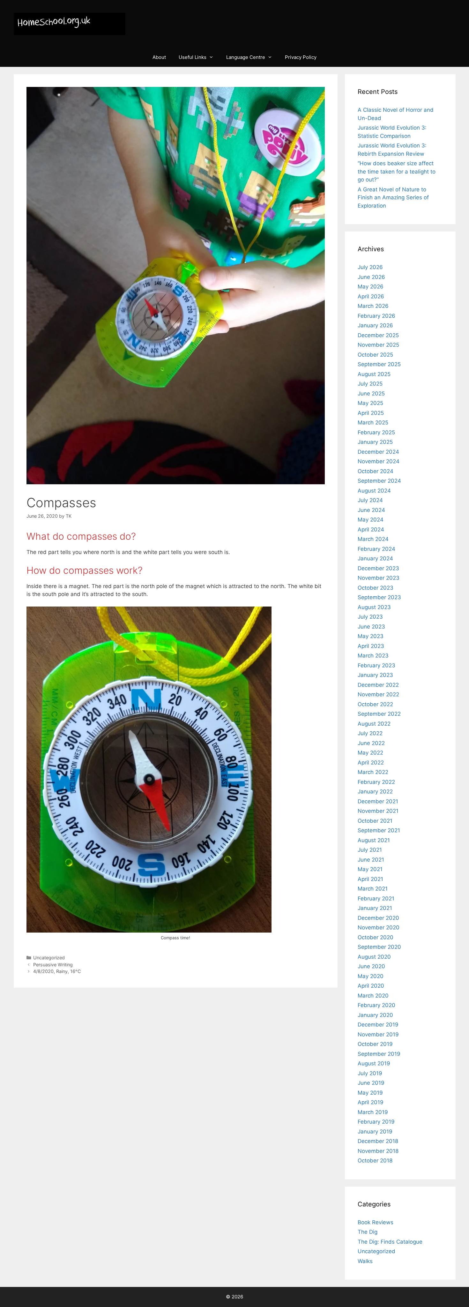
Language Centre (245, 57)
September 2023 (379, 597)
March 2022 (373, 772)
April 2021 (370, 879)
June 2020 (371, 966)
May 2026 (370, 286)
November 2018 (378, 1151)
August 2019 (374, 1063)
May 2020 (370, 976)
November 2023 (378, 578)
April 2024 (371, 529)
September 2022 (379, 714)
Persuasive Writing (53, 964)
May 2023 (370, 636)
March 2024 (373, 539)
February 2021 (376, 898)
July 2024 (370, 500)
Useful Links (192, 57)
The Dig (367, 1232)
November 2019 (378, 1034)
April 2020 (371, 986)
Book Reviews (375, 1222)
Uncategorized (49, 957)
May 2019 (370, 1093)
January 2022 (375, 791)
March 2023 (373, 655)
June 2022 (371, 743)
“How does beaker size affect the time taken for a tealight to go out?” (396, 171)
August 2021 (374, 840)
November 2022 (378, 694)
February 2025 (376, 432)
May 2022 (370, 752)
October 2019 (375, 1044)
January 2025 (375, 442)
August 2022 (374, 724)
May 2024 (370, 519)
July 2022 (370, 733)
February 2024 (376, 549)
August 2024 (374, 490)
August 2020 (374, 957)
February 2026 (376, 316)
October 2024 (375, 471)
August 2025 (374, 374)
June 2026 (371, 277)
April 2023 (371, 646)
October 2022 (375, 704)
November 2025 (378, 345)
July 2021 (370, 850)
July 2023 (370, 617)
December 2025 (378, 335)
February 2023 (376, 665)
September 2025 (379, 364)
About (159, 57)
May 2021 (370, 869)
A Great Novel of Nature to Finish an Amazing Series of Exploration (393, 197)
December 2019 (378, 1024)
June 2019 (371, 1083)
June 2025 (371, 393)
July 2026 (370, 267)
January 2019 (375, 1131)
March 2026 (373, 306)
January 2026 (375, 325)
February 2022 (376, 782)
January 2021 (375, 908)
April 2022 (371, 762)
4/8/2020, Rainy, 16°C (57, 971)
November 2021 (378, 811)
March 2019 (373, 1112)
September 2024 (379, 481)
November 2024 (378, 461)
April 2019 (370, 1102)
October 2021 (375, 821)
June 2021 (371, 859)
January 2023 (375, 675)
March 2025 (373, 422)
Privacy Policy (300, 57)
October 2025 (375, 355)
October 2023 (375, 588)
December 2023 (378, 568)
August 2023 (374, 607)
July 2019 (370, 1073)
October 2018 (375, 1160)
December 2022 (378, 685)
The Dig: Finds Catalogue (390, 1242)
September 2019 (379, 1054)
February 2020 (376, 1005)
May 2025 (370, 403)
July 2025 (370, 383)
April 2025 (371, 413)
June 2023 (371, 626)
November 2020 (378, 927)
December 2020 (378, 918)
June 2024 (371, 510)
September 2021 (379, 830)
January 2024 (375, 558)
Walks (365, 1261)
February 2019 (376, 1122)
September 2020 (379, 947)
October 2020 (375, 937)
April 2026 (371, 296)
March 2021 (373, 888)
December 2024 (378, 452)
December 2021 (378, 801)
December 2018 (378, 1141)
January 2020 (375, 1015)
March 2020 (373, 995)
